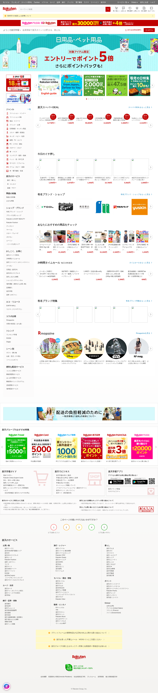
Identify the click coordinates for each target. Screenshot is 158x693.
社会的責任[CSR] (79, 677)
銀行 (63, 2)
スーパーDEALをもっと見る (139, 107)
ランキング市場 (11, 334)
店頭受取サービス (12, 385)
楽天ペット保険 (10, 624)
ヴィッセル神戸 (61, 623)
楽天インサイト (112, 595)
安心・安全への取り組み (11, 480)
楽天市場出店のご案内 (63, 475)
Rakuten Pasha (112, 591)
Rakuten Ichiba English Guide (13, 478)
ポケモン (9, 237)
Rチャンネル (60, 607)
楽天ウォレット (10, 608)
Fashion (37, 2)
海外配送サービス (12, 389)
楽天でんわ (59, 585)
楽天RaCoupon (10, 575)
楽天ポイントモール (113, 586)
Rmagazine (10, 320)
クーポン (9, 266)
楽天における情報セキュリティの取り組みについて (96, 500)
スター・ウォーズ (12, 233)
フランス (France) (112, 610)
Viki (57, 610)
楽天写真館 (110, 571)
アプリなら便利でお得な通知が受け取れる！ (123, 475)
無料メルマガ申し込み (10, 483)
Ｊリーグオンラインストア (13, 578)
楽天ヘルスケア (112, 555)
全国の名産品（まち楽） (14, 324)
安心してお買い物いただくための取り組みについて (96, 507)
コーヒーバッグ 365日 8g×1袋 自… (45, 247)
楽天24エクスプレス (13, 273)
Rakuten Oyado (61, 557)
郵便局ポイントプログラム (15, 381)
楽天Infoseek (60, 588)
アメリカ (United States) (115, 608)
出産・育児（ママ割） (13, 356)
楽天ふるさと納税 (12, 277)
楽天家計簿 (110, 575)
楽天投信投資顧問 (11, 610)
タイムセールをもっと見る (139, 263)
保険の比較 (8, 621)
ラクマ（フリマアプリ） (14, 309)
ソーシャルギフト (12, 360)
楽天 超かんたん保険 (11, 619)
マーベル (9, 230)
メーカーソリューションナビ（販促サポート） (71, 488)
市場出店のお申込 (62, 478)
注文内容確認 (9, 493)
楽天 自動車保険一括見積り (14, 617)
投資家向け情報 (53, 677)
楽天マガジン (60, 612)
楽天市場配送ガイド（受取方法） (14, 485)
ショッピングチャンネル (14, 280)
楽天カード (8, 588)
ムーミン (9, 240)
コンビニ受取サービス (13, 371)
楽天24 (103, 2)
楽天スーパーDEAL (12, 255)
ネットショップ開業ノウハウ (65, 485)
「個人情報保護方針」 (34, 509)
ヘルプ (152, 2)
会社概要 (44, 677)
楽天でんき (110, 548)
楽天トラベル (60, 548)
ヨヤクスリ (110, 553)
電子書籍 (79, 2)
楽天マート (8, 566)
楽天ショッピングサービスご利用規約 (16, 488)
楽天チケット (60, 614)
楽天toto (58, 564)
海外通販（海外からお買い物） (16, 284)
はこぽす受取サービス (13, 378)
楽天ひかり (59, 583)
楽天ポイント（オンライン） (65, 490)
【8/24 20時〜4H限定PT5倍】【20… (87, 247)
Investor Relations (65, 677)
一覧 (29, 109)
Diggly (8, 342)
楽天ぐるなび (111, 564)
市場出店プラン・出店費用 (65, 480)
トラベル (45, 2)
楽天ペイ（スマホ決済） (13, 593)
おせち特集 (10, 201)
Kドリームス (60, 571)
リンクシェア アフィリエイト (65, 594)
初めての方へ (7, 475)
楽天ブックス (9, 548)
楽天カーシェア (61, 560)
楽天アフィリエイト (62, 592)
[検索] (108, 9)
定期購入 (9, 287)
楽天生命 (8, 615)
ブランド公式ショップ (13, 215)
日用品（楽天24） (12, 269)
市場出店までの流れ (62, 483)
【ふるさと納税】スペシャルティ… (58, 247)
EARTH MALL (11, 306)
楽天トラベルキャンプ (63, 553)
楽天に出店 (144, 2)
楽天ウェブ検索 (61, 590)
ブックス (70, 2)
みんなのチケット (62, 619)
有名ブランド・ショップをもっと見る (135, 194)
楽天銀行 (8, 604)
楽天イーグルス (61, 621)
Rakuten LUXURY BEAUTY (15, 219)
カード (52, 2)
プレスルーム (91, 677)
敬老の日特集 (10, 197)
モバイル (6, 2)
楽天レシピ (110, 562)
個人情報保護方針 (111, 677)
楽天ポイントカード (113, 584)
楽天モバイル (60, 581)
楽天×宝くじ (60, 566)
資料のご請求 (73, 478)
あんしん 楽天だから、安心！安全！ (146, 509)
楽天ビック (8, 557)
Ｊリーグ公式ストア (13, 244)
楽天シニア (110, 557)
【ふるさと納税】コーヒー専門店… (100, 247)
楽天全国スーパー (11, 569)
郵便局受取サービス (13, 374)
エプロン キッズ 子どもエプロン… (128, 247)
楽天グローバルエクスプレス (14, 580)
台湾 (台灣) (110, 606)
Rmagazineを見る (143, 333)
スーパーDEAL (26, 2)
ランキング (15, 2)
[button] (123, 9)
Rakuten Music (61, 616)
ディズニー (10, 226)
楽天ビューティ (112, 560)
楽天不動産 (110, 573)
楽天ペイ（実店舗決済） (64, 493)
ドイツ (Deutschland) (114, 613)
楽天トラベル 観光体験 (63, 551)
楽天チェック (111, 593)
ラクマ (86, 2)
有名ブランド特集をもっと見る (138, 301)
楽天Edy (7, 595)
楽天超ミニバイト (112, 597)
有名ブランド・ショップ (14, 212)
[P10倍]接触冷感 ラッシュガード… (114, 247)
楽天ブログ (59, 597)
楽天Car (109, 566)
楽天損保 (8, 613)
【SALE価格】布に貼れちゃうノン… (73, 247)
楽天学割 (9, 291)
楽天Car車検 (111, 569)
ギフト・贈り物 (11, 353)
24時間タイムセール (13, 259)
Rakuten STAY (60, 555)
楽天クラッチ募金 (114, 489)
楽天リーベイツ (10, 571)
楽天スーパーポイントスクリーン (118, 588)
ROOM (8, 338)
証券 (58, 2)
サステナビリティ (114, 491)
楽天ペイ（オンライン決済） (14, 591)
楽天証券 (8, 606)
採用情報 (101, 677)
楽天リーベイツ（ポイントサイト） (18, 262)
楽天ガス (109, 551)
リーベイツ (95, 2)
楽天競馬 (59, 569)
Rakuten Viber (60, 599)
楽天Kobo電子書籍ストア (13, 551)
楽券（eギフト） (12, 295)
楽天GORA (59, 562)
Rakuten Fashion (12, 222)
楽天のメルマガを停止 (22, 493)
